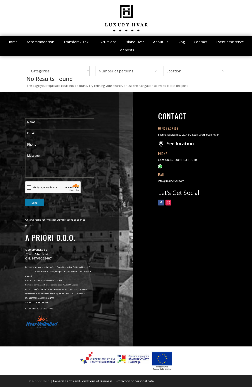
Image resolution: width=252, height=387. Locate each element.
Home (12, 41)
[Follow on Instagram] (168, 202)
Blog (181, 41)
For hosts (126, 50)
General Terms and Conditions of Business (82, 381)
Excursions (107, 41)
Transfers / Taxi (76, 41)
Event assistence (230, 41)
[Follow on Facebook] (161, 202)
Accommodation (40, 41)
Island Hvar (134, 41)
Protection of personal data (134, 381)
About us (160, 41)
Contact (200, 41)
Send (34, 202)
